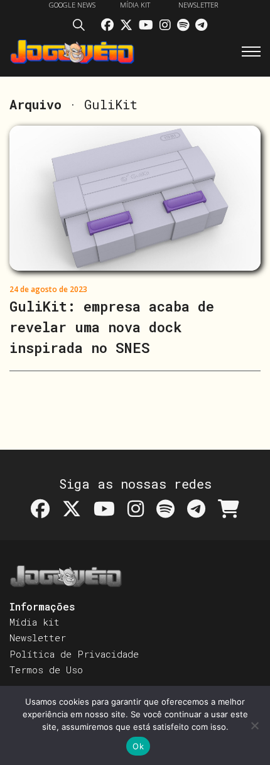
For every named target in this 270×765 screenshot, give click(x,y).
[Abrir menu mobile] (251, 51)
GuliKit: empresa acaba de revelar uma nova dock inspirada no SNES (111, 327)
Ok (138, 746)
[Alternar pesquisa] (82, 27)
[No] (254, 725)
